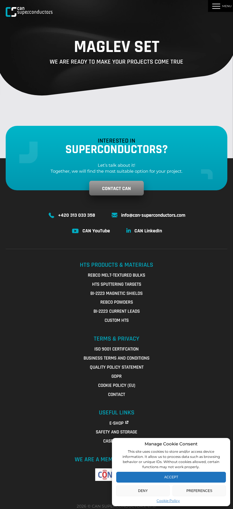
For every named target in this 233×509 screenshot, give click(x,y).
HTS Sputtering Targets (116, 284)
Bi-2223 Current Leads (116, 311)
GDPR (116, 376)
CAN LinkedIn (148, 231)
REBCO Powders (116, 302)
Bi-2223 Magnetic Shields (116, 293)
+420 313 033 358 (76, 215)
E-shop (116, 423)
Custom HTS (117, 320)
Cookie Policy (168, 500)
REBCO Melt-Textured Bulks (116, 275)
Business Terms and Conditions (116, 358)
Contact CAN (116, 188)
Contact (116, 394)
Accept (171, 477)
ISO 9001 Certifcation (116, 349)
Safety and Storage (116, 432)
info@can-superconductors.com (153, 215)
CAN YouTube (96, 231)
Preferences (199, 491)
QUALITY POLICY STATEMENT (116, 367)
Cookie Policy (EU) (116, 385)
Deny (143, 491)
